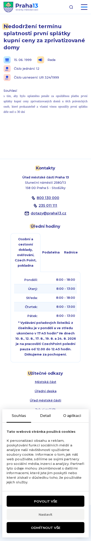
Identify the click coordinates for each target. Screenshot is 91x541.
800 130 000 (48, 198)
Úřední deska (46, 391)
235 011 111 (48, 206)
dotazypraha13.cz (48, 213)
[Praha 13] (21, 7)
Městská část (45, 382)
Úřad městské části (45, 400)
